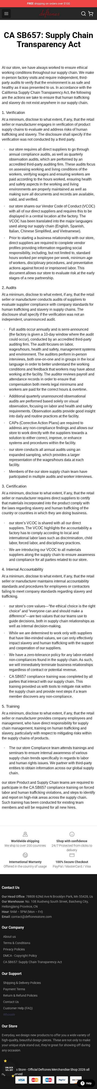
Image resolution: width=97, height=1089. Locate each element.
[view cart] (90, 13)
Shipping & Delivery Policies (22, 983)
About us (9, 936)
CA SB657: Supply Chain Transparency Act (32, 962)
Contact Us (11, 1002)
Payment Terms (14, 989)
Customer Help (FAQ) (18, 1008)
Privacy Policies (14, 949)
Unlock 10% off (9, 1069)
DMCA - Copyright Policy (20, 955)
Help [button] (89, 1083)
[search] (83, 13)
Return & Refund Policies (20, 995)
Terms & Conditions (16, 943)
